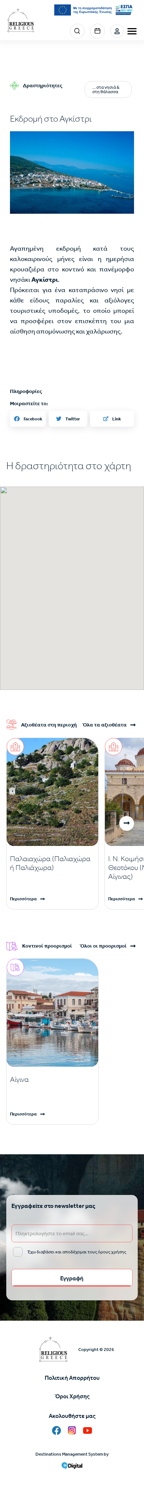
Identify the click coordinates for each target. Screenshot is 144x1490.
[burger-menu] (132, 31)
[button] (72, 172)
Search (77, 31)
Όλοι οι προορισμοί (103, 946)
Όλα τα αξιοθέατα (104, 725)
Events (97, 31)
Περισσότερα (23, 898)
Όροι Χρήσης (72, 1396)
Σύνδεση (117, 31)
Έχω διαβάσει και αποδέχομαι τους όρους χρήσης (76, 1251)
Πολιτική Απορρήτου (72, 1377)
